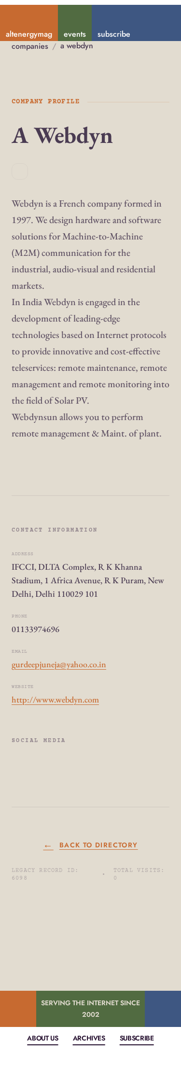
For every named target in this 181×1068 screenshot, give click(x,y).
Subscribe (137, 1038)
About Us (42, 1038)
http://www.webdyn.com (55, 699)
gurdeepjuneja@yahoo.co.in (59, 664)
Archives (89, 1038)
